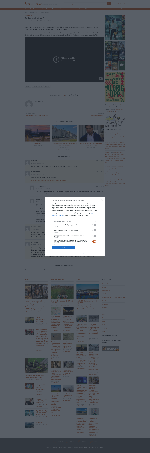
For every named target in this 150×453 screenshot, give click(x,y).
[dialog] (75, 226)
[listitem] (75, 221)
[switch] (94, 225)
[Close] (102, 200)
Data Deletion (66, 253)
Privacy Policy (83, 253)
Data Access (75, 253)
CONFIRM (64, 247)
